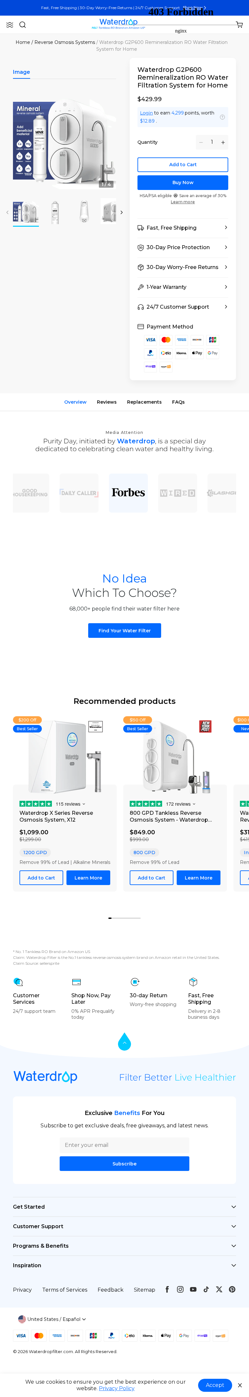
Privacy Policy (117, 1388)
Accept (215, 1385)
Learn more (183, 201)
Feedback (111, 1290)
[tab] (113, 918)
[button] (9, 24)
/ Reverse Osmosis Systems (63, 42)
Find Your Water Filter (125, 631)
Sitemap (144, 1290)
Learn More (88, 878)
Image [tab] (21, 72)
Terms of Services (64, 1290)
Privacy (22, 1290)
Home (23, 42)
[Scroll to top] (124, 1042)
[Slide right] (121, 212)
